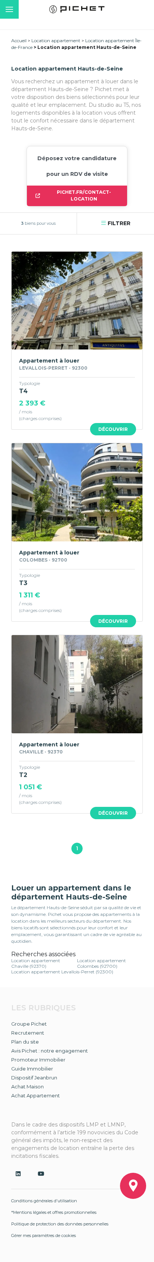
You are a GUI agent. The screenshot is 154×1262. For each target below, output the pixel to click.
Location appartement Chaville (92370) (35, 963)
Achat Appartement (35, 1095)
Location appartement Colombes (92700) (101, 963)
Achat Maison (27, 1087)
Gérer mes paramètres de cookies (43, 1235)
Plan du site (25, 1042)
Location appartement (55, 40)
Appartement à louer (49, 360)
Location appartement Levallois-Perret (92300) (62, 972)
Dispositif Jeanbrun (34, 1078)
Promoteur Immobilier (38, 1060)
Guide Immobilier (32, 1069)
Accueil (19, 40)
